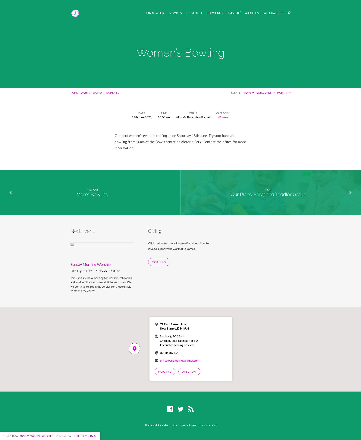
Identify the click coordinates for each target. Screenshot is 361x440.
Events (85, 92)
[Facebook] (170, 409)
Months (282, 92)
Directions (189, 371)
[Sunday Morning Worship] (102, 255)
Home (74, 92)
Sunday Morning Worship (91, 264)
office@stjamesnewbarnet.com (179, 360)
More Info (164, 371)
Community (215, 13)
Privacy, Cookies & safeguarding (197, 424)
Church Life (194, 13)
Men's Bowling (92, 194)
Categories (264, 92)
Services (175, 13)
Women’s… (112, 92)
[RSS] (191, 409)
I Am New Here (155, 13)
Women (97, 92)
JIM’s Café (234, 13)
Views (247, 92)
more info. (159, 262)
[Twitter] (180, 409)
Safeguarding (273, 13)
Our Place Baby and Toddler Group (268, 194)
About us (252, 13)
